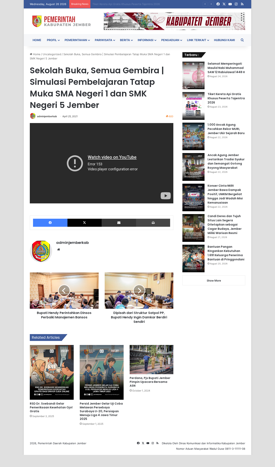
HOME (37, 40)
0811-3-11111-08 (235, 448)
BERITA (125, 40)
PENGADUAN (170, 40)
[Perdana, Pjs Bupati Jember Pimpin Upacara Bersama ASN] (152, 359)
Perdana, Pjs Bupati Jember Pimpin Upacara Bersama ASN (150, 382)
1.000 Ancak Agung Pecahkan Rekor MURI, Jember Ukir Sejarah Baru (226, 129)
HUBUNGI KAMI (224, 40)
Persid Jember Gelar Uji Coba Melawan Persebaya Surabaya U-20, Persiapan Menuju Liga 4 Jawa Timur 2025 (101, 411)
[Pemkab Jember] (64, 21)
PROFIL (52, 40)
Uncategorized (52, 54)
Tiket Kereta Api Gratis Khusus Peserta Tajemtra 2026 (226, 98)
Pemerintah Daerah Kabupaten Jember (62, 443)
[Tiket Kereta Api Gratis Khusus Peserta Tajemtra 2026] (193, 106)
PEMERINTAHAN (76, 40)
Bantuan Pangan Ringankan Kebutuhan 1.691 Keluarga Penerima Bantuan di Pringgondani (226, 253)
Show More (214, 280)
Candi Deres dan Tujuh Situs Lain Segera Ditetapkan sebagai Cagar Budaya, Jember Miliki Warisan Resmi (225, 224)
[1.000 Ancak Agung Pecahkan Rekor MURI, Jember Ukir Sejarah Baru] (193, 136)
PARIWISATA (103, 40)
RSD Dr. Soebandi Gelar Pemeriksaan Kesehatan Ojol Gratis (51, 407)
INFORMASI (145, 40)
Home (36, 54)
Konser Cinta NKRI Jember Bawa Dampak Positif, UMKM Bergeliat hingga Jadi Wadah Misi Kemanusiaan (225, 194)
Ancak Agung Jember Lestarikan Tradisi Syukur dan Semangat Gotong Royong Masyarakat (226, 161)
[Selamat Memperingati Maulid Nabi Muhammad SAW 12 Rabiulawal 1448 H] (193, 75)
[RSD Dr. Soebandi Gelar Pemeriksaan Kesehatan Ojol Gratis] (52, 372)
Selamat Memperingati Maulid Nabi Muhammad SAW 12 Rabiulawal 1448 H (226, 68)
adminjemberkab (47, 116)
